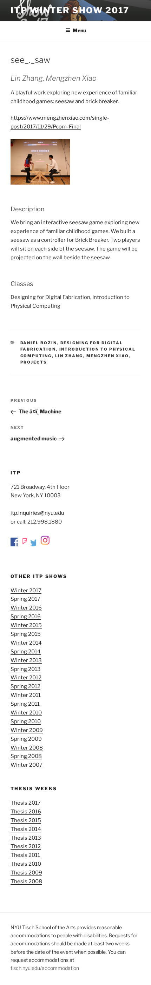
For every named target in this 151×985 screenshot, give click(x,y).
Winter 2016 (26, 608)
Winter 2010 (26, 713)
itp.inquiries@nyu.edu (37, 513)
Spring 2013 (26, 669)
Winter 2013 (26, 660)
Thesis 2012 (26, 846)
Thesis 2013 (26, 838)
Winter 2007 (26, 765)
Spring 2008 (26, 756)
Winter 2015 (26, 625)
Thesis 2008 (26, 881)
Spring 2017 (25, 599)
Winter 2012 (26, 677)
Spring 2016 (26, 616)
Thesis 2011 (25, 855)
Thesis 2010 (26, 864)
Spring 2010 (26, 721)
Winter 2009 (27, 730)
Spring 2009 (26, 739)
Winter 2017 (26, 590)
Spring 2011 (25, 704)
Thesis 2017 (26, 803)
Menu (79, 30)
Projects (33, 362)
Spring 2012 (25, 686)
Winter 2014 (26, 643)
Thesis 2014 (26, 829)
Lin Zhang (69, 355)
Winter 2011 (26, 695)
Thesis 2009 (26, 873)
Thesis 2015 (26, 820)
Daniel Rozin (38, 342)
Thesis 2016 (26, 811)
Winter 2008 (27, 748)
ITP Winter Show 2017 (70, 10)
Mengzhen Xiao (107, 355)
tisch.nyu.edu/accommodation (45, 968)
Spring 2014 (26, 651)
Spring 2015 (26, 634)
